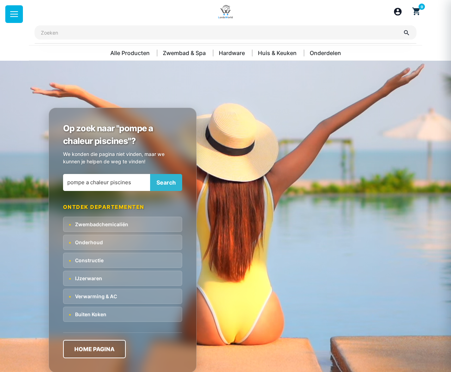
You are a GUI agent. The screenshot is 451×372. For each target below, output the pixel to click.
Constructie (86, 260)
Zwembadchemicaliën (98, 224)
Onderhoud (86, 242)
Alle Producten (130, 52)
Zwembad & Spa (185, 52)
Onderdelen (325, 52)
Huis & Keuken (278, 52)
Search (166, 182)
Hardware (232, 52)
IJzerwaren (85, 278)
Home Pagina (94, 348)
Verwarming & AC (93, 296)
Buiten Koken (87, 314)
